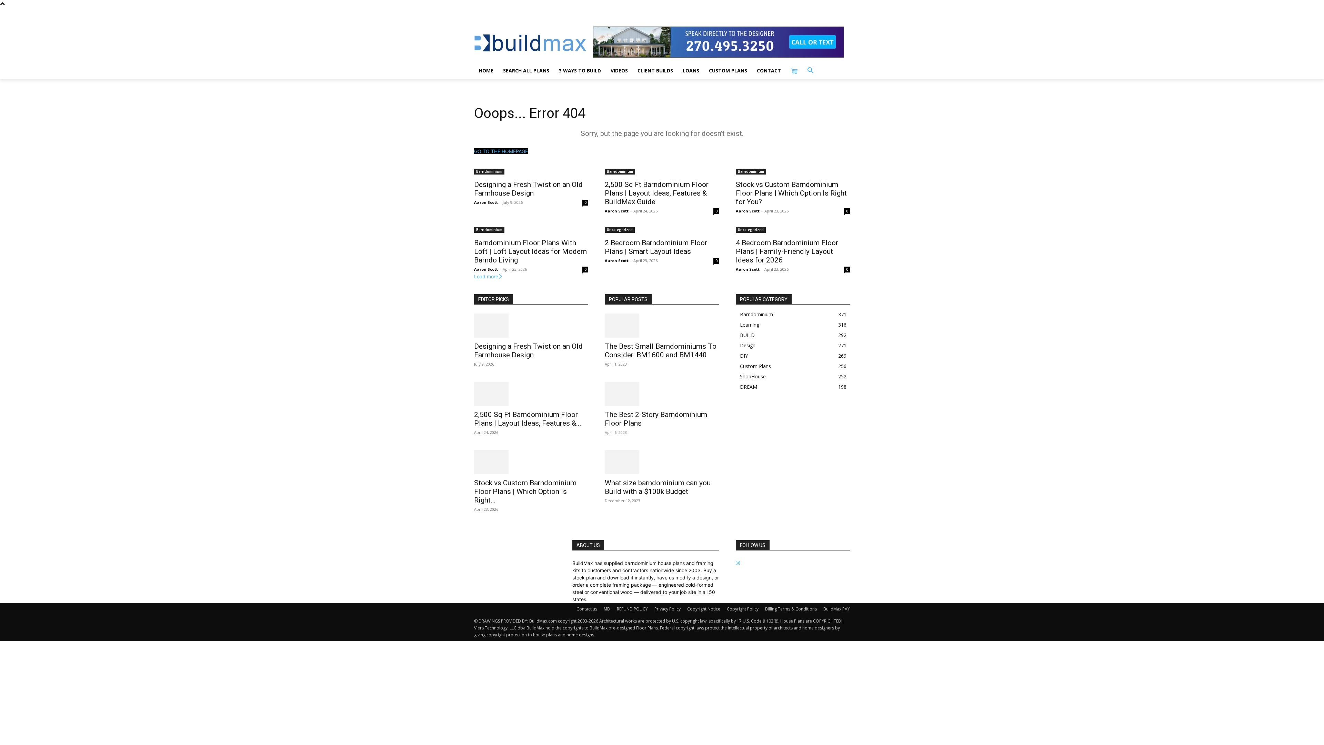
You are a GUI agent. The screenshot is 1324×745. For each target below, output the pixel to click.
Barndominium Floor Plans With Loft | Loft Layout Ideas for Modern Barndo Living (530, 251)
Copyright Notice (703, 609)
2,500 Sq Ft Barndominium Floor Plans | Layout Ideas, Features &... (527, 418)
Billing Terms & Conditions (791, 609)
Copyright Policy (743, 609)
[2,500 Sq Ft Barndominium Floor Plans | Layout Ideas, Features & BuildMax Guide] (531, 394)
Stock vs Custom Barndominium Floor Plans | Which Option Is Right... (525, 491)
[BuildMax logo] (530, 43)
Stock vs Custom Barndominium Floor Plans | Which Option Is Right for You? (791, 193)
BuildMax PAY (836, 609)
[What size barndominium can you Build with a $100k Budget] (662, 462)
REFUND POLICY (632, 609)
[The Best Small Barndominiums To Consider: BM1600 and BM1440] (662, 326)
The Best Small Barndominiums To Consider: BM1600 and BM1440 (660, 350)
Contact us (586, 609)
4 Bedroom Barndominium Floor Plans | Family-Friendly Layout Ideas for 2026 (787, 251)
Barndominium (489, 171)
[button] (810, 70)
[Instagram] (738, 563)
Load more (486, 276)
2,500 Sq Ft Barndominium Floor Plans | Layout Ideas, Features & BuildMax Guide (657, 193)
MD (607, 609)
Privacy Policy (667, 609)
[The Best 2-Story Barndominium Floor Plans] (662, 394)
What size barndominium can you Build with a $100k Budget (658, 487)
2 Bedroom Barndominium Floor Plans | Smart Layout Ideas (656, 247)
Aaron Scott (486, 202)
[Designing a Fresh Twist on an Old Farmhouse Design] (531, 326)
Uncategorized (620, 229)
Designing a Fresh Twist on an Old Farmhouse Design (528, 188)
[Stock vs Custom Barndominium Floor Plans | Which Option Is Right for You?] (531, 462)
